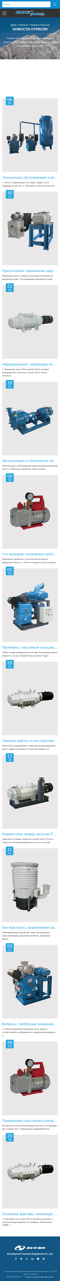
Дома (14, 25)
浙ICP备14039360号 (15, 1277)
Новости (23, 25)
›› (10, 1225)
